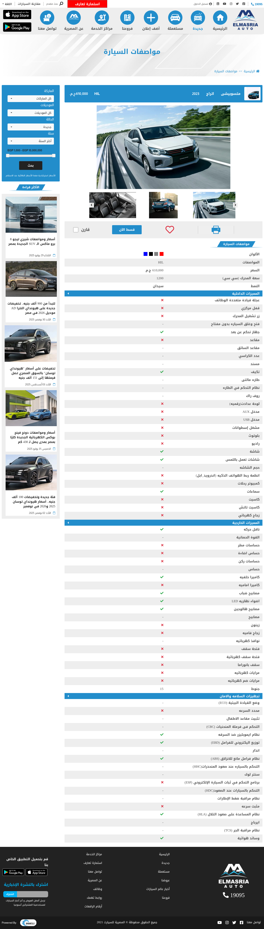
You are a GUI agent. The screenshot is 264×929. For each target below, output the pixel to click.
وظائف (97, 889)
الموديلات (47, 105)
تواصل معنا (47, 28)
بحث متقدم (52, 4)
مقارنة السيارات (29, 4)
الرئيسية (220, 28)
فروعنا (127, 28)
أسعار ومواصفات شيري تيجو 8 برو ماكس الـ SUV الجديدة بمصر (31, 242)
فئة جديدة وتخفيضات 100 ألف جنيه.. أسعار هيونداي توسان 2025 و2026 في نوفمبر (33, 502)
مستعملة (175, 28)
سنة (51, 133)
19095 (258, 4)
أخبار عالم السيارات (158, 889)
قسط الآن (127, 230)
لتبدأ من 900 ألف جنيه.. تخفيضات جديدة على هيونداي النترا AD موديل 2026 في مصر (31, 308)
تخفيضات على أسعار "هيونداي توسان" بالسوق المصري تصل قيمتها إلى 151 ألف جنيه (32, 373)
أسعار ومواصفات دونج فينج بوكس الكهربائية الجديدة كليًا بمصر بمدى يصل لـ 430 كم (32, 437)
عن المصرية (73, 28)
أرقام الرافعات (93, 906)
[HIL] (163, 147)
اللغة (8, 4)
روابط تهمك (94, 897)
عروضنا (165, 880)
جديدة (198, 28)
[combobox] (31, 98)
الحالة (50, 119)
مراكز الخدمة (101, 28)
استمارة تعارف (87, 4)
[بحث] (61, 4)
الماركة (49, 91)
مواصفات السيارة (132, 51)
